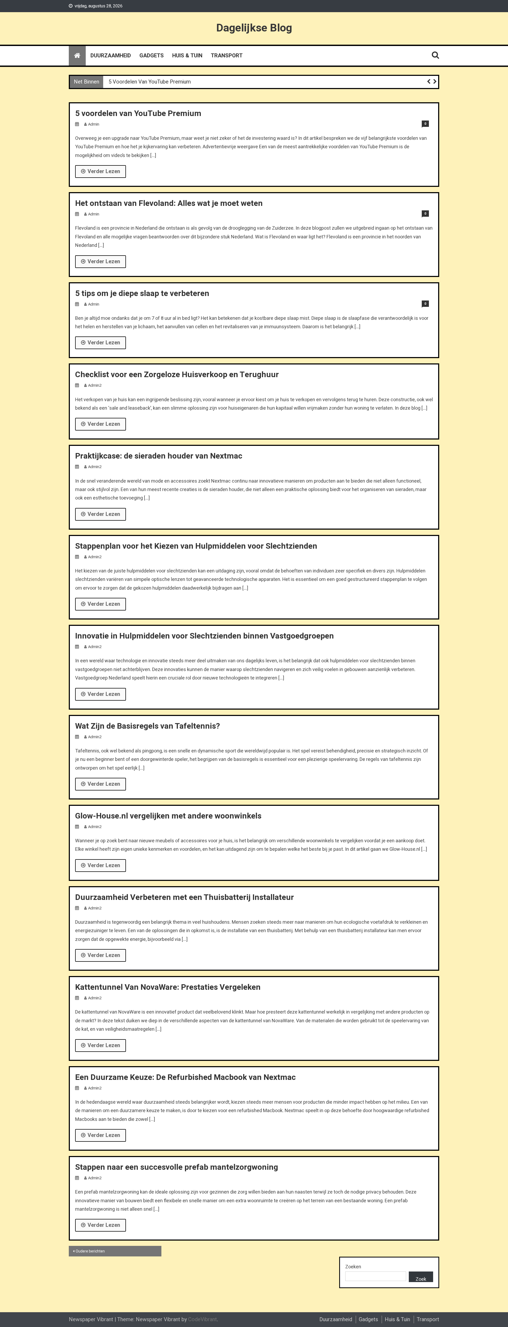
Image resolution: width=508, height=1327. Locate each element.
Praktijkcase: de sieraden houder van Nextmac (158, 456)
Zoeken (353, 1266)
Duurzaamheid (110, 55)
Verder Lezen (104, 171)
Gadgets (151, 55)
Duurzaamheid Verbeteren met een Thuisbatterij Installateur (184, 897)
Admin (93, 124)
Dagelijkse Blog (254, 28)
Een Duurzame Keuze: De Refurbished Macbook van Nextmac (185, 1077)
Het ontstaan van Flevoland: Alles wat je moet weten (169, 203)
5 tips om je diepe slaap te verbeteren (142, 293)
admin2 (95, 385)
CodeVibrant (202, 1319)
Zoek (421, 1279)
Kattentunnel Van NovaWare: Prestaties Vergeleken (168, 987)
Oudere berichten (90, 1251)
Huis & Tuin (187, 55)
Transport (227, 55)
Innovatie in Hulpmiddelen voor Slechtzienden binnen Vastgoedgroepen (204, 636)
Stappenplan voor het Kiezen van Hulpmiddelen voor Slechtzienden (196, 546)
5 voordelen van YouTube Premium (149, 82)
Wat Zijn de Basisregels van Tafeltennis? (147, 726)
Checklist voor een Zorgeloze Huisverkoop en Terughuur (177, 375)
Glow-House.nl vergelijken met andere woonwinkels (168, 816)
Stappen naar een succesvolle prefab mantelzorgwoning (176, 1167)
